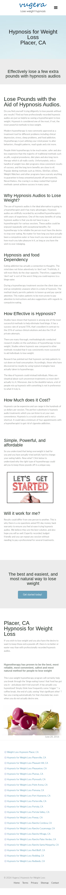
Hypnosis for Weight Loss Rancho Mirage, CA (28, 834)
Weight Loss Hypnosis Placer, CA (23, 752)
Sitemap (45, 883)
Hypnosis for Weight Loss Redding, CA (25, 856)
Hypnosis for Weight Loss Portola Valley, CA (28, 812)
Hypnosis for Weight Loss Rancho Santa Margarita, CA (33, 845)
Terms (25, 883)
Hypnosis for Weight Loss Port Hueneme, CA (28, 796)
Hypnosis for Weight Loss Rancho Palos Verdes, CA (31, 839)
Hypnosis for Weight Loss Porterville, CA (26, 801)
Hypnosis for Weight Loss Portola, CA (25, 807)
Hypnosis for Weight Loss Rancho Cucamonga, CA (31, 829)
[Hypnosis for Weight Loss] (33, 8)
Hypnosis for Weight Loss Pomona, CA (25, 790)
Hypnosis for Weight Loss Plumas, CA (25, 774)
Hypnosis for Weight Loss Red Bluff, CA (26, 850)
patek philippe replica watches (45, 893)
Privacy (34, 883)
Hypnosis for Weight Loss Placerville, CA (26, 758)
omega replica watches (19, 893)
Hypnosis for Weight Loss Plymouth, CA (26, 779)
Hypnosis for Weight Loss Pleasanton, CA (27, 769)
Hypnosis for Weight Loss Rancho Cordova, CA (29, 823)
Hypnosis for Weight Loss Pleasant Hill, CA (27, 763)
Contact (55, 883)
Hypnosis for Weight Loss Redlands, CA (26, 861)
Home (17, 883)
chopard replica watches (31, 890)
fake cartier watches (9, 890)
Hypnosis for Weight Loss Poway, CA (25, 818)
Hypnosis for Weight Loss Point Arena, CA (27, 785)
